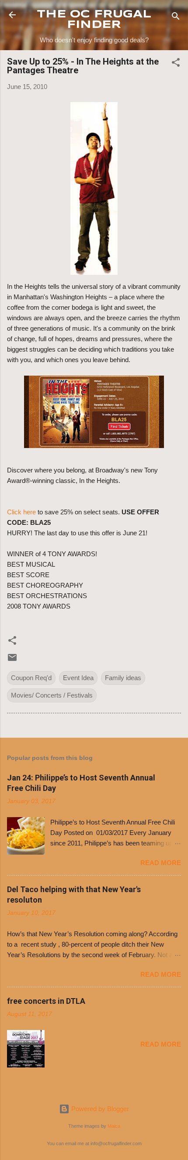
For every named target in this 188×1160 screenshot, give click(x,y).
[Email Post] (12, 660)
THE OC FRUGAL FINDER (94, 20)
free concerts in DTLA (46, 1001)
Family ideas (123, 677)
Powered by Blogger (99, 1108)
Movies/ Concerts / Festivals (52, 695)
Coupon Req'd (31, 677)
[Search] (176, 17)
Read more (160, 862)
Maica (114, 1126)
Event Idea (78, 677)
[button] (176, 64)
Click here (21, 512)
